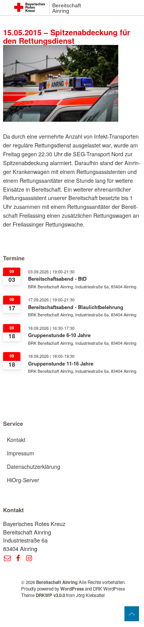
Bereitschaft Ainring (66, 8)
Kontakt (16, 439)
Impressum (20, 453)
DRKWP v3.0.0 (50, 595)
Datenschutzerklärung (33, 466)
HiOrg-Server (23, 480)
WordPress (72, 589)
